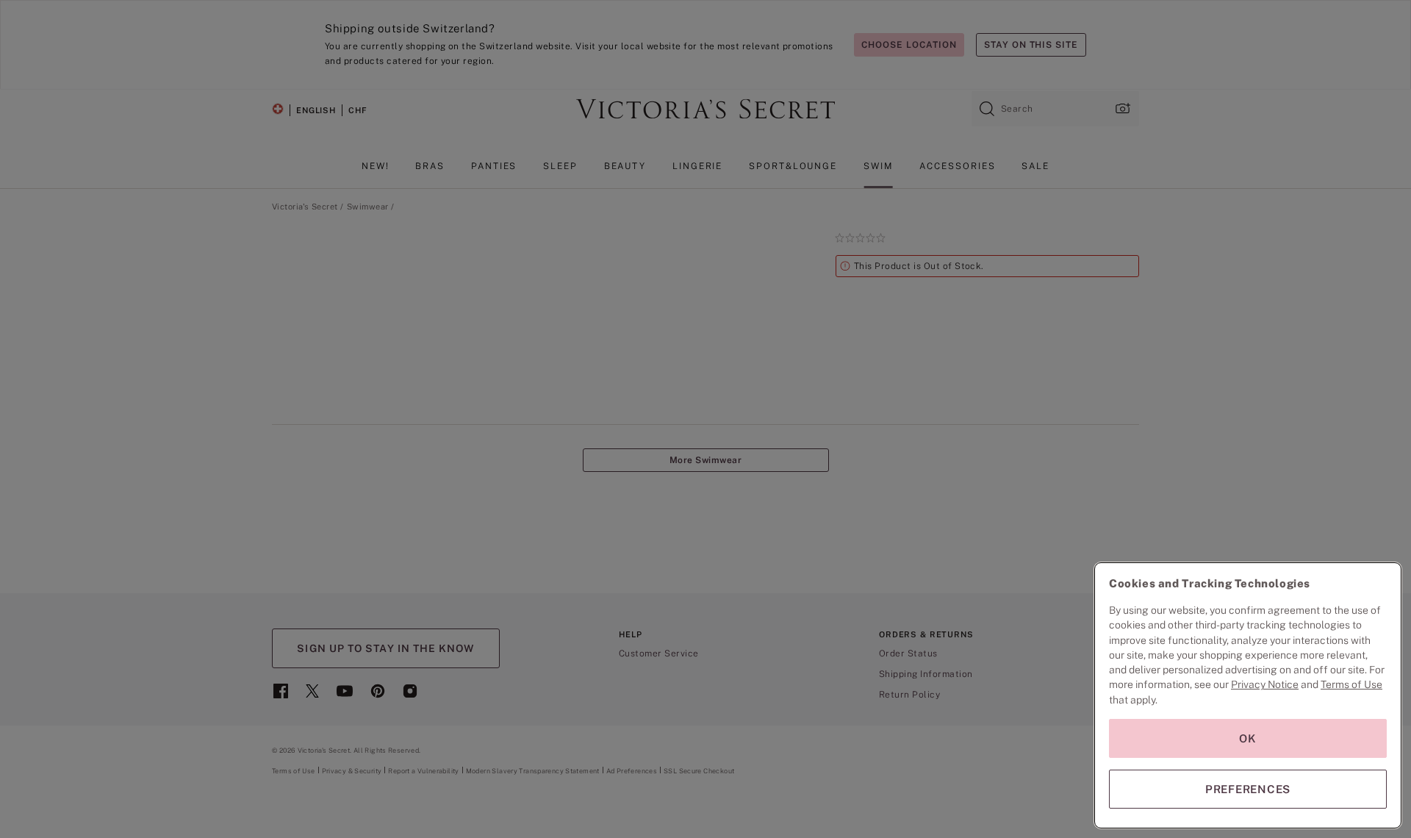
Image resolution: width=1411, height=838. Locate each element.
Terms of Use (1351, 684)
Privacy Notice (1265, 684)
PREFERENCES (1247, 789)
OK (1248, 738)
